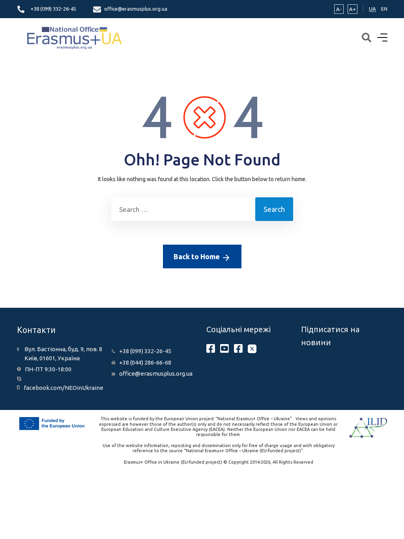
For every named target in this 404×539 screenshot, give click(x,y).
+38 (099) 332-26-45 (53, 8)
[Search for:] (183, 209)
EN (384, 8)
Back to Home (197, 256)
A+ (352, 9)
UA (372, 8)
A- (339, 9)
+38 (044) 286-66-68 (145, 362)
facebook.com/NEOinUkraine (63, 387)
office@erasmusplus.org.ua (135, 8)
